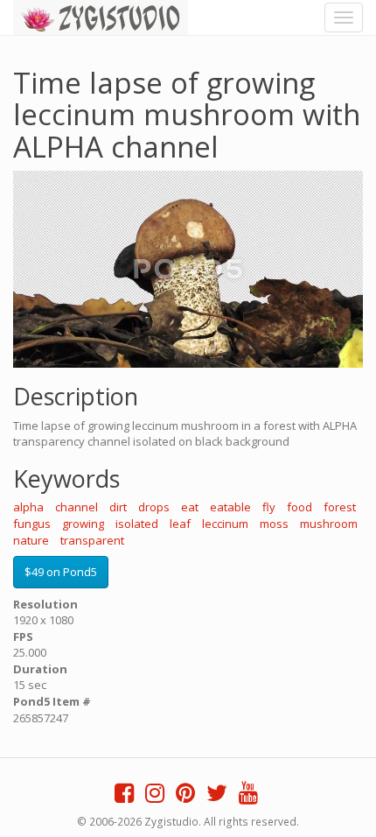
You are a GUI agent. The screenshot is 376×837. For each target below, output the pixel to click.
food (299, 507)
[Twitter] (216, 797)
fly (268, 507)
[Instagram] (154, 797)
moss (274, 523)
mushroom (329, 523)
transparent (92, 540)
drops (154, 507)
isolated (136, 523)
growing (83, 523)
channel (76, 507)
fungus (32, 523)
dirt (118, 507)
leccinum (225, 523)
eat (189, 507)
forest (340, 507)
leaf (180, 523)
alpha (28, 507)
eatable (230, 507)
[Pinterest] (185, 797)
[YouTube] (248, 797)
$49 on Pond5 (60, 572)
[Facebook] (124, 797)
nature (31, 540)
